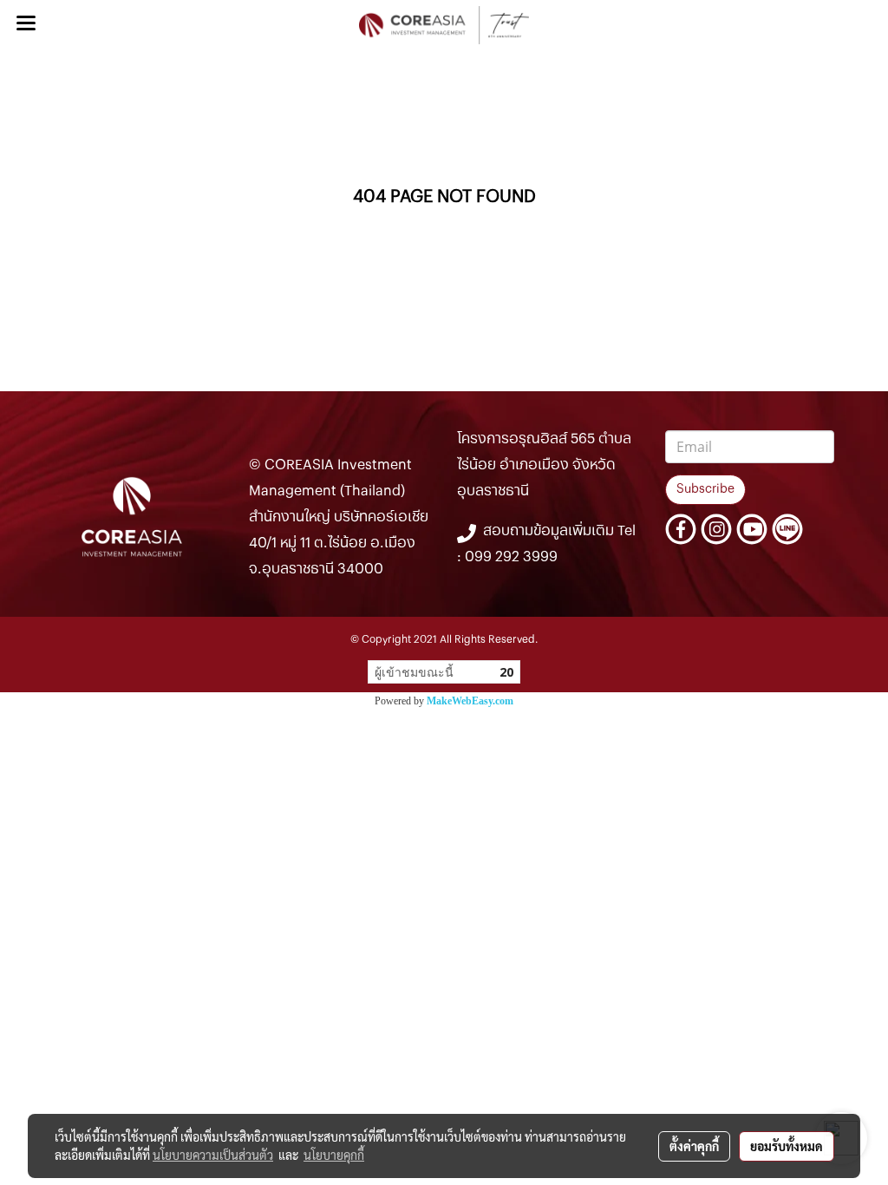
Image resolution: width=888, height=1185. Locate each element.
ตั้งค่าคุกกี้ (694, 1146)
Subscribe (705, 489)
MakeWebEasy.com (470, 701)
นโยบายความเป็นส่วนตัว (213, 1154)
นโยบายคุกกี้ (334, 1154)
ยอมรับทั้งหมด (786, 1146)
